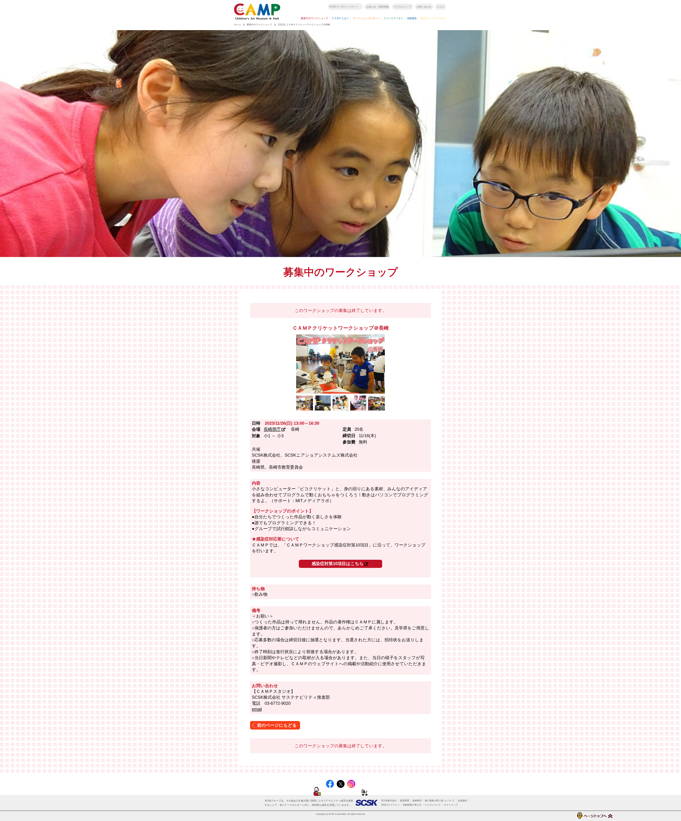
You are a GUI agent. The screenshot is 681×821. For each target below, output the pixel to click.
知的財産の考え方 (412, 805)
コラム (440, 6)
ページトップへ (594, 815)
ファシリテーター (393, 18)
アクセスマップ (402, 6)
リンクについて (433, 805)
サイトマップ (451, 805)
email (257, 709)
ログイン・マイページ (432, 18)
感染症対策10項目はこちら (338, 563)
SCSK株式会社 (389, 800)
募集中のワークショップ (314, 18)
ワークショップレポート (366, 18)
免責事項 (417, 800)
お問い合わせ (424, 6)
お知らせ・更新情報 (377, 6)
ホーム (237, 24)
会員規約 (462, 800)
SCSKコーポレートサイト (344, 6)
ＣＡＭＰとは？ (340, 18)
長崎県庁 (272, 429)
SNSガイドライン (390, 805)
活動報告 (412, 18)
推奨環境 (404, 800)
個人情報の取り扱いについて (440, 800)
